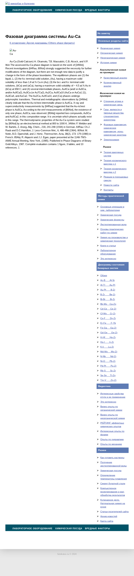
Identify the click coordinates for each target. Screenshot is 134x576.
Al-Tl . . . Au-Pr (107, 285)
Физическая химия (110, 48)
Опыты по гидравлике (112, 439)
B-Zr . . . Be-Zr (107, 294)
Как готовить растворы (112, 457)
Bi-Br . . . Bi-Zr (107, 299)
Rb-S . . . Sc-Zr (108, 370)
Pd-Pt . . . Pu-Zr (108, 366)
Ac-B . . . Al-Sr (107, 280)
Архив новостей (108, 516)
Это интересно (108, 258)
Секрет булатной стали (112, 483)
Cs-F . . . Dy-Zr (108, 318)
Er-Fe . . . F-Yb (108, 323)
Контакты (18, 26)
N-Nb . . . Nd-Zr (108, 356)
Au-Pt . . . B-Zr (107, 289)
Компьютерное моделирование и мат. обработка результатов (112, 491)
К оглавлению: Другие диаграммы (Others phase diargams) (42, 43)
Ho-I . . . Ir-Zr (107, 342)
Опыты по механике (111, 444)
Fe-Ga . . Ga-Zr (108, 327)
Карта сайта (106, 521)
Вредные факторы (97, 10)
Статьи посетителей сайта (114, 511)
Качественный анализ (115, 77)
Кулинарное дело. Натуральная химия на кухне (112, 503)
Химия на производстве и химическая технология (90, 18)
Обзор (103, 275)
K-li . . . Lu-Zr (107, 347)
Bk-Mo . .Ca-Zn (108, 304)
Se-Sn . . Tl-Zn (108, 375)
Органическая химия (111, 53)
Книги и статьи (108, 245)
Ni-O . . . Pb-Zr (108, 361)
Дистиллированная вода (113, 224)
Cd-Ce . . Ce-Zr (108, 308)
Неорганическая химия (112, 57)
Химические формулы (112, 219)
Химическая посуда (68, 10)
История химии (108, 62)
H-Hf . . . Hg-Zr (108, 337)
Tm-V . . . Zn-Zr (108, 380)
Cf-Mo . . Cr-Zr (108, 313)
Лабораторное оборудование (32, 10)
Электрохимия (111, 139)
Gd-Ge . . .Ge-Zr (108, 332)
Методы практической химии (32, 18)
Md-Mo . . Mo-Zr (108, 351)
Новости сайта (111, 185)
